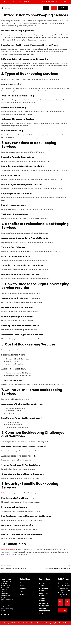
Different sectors (6, 493)
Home (13, 7)
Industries (29, 7)
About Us (15, 9)
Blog (37, 7)
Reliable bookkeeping (8, 549)
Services (20, 7)
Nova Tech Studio (61, 623)
